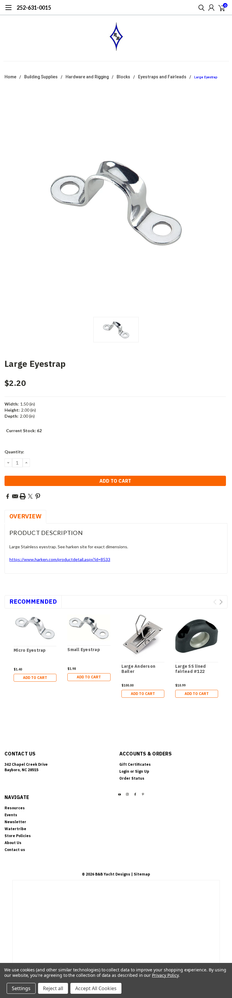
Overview (25, 516)
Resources (15, 808)
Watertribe (15, 829)
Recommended (33, 601)
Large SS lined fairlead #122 (190, 669)
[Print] (23, 496)
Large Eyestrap (206, 77)
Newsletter (15, 822)
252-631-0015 (34, 7)
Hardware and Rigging (87, 76)
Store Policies (18, 835)
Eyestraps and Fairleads (162, 76)
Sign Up (142, 771)
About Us (13, 842)
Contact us (15, 849)
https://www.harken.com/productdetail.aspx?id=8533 (59, 559)
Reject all (53, 988)
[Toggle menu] (8, 10)
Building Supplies (41, 76)
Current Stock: (24, 430)
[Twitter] (30, 496)
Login (124, 771)
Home (10, 76)
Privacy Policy (165, 975)
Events (11, 815)
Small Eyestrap (83, 649)
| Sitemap (140, 874)
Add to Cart (35, 677)
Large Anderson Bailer (138, 669)
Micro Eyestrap (30, 650)
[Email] (15, 496)
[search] (200, 7)
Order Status (131, 778)
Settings (21, 988)
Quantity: (14, 451)
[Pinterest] (38, 496)
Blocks (123, 76)
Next (221, 602)
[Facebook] (8, 496)
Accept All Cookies (96, 988)
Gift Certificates (135, 764)
